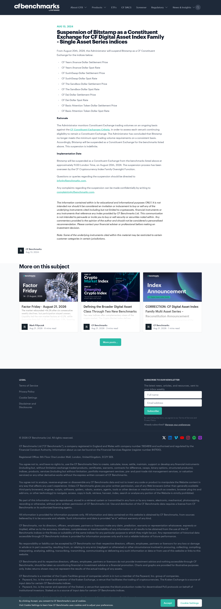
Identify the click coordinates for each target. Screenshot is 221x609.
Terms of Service (28, 385)
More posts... (110, 342)
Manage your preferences (177, 424)
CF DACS (126, 7)
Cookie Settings (28, 397)
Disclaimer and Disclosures (27, 405)
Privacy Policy (26, 391)
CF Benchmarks (34, 249)
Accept (168, 602)
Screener (141, 7)
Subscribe (153, 410)
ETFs (114, 7)
